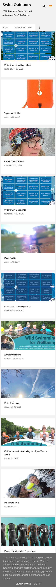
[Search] (44, 6)
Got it (38, 583)
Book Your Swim (23, 28)
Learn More (23, 583)
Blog (5, 28)
